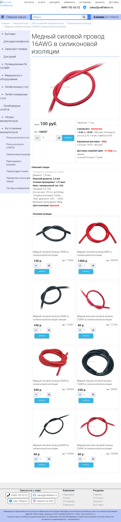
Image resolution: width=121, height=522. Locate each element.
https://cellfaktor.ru (88, 514)
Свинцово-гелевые (16, 48)
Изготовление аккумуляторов (48, 23)
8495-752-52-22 (70, 7)
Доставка (98, 505)
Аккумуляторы (21, 23)
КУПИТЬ (68, 138)
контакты (29, 2)
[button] (84, 17)
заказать (100, 2)
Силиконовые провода (79, 23)
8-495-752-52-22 (19, 495)
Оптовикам (69, 501)
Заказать (98, 501)
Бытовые (10, 33)
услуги (41, 2)
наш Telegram (20, 501)
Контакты (98, 498)
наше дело (54, 2)
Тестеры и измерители (17, 188)
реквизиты (69, 2)
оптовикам (85, 2)
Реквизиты (68, 505)
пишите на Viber (45, 501)
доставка (114, 2)
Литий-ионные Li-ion (16, 86)
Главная (5, 23)
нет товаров (106, 17)
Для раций (9, 56)
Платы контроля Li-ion (17, 137)
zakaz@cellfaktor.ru (101, 7)
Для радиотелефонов (16, 41)
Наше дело (68, 494)
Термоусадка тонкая (17, 171)
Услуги (66, 498)
